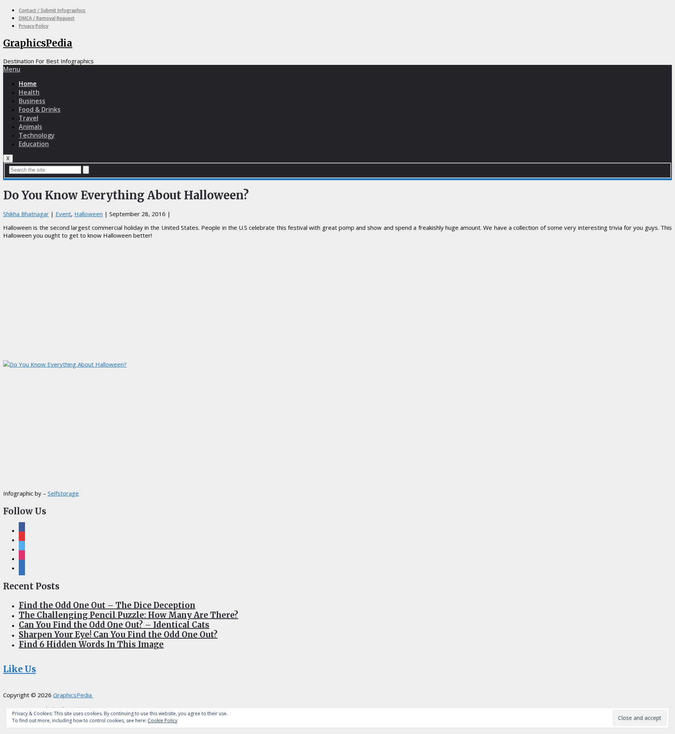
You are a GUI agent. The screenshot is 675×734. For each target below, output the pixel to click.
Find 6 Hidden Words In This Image (91, 644)
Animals (30, 126)
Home (28, 83)
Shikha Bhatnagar (26, 214)
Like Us (19, 669)
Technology (37, 135)
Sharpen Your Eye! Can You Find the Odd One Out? (118, 634)
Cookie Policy (162, 720)
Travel (28, 118)
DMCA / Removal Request (47, 18)
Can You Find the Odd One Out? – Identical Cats (114, 625)
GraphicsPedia (37, 43)
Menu (11, 69)
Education (34, 144)
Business (32, 101)
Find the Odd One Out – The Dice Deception (107, 605)
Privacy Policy (33, 26)
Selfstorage (63, 493)
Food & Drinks (40, 109)
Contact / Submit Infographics (52, 10)
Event (63, 214)
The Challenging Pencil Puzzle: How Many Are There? (128, 615)
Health (29, 92)
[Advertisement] (337, 299)
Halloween (88, 214)
